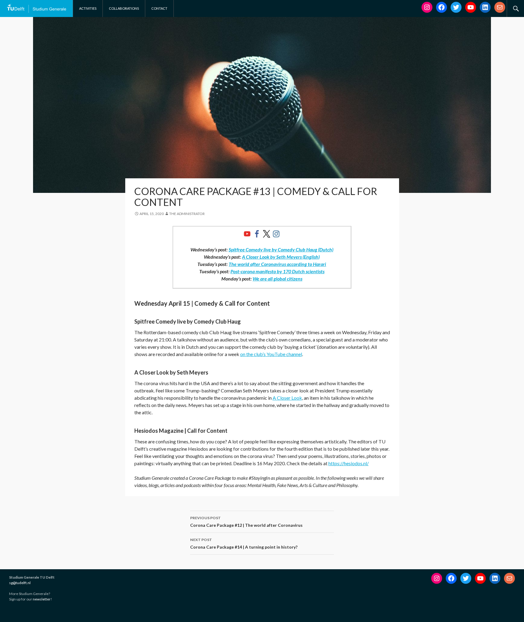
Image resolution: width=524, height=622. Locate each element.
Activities (87, 8)
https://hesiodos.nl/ (348, 463)
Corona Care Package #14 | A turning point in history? (243, 543)
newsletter (42, 599)
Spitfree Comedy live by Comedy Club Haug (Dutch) (281, 249)
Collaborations (124, 8)
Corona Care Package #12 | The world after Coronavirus (246, 522)
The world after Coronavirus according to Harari (277, 264)
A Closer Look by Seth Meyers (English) (281, 257)
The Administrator (187, 213)
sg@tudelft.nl (20, 582)
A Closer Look (287, 398)
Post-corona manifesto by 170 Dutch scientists (277, 271)
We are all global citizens (277, 278)
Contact (159, 8)
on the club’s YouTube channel (271, 354)
